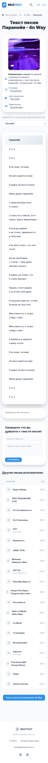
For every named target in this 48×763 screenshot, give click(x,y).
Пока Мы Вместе (21, 581)
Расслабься (19, 602)
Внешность (19, 540)
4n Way (27, 15)
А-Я (38, 5)
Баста (24, 573)
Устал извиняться (22, 510)
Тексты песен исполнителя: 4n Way (24, 697)
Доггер (16, 570)
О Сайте (13, 741)
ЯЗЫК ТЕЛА (19, 550)
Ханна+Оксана (20, 684)
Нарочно (17, 651)
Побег (16, 674)
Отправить (13, 460)
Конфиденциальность (24, 747)
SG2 (15, 529)
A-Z (44, 5)
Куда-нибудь (19, 489)
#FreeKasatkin (20, 643)
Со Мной (17, 623)
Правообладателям (30, 741)
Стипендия (18, 633)
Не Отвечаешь (20, 520)
